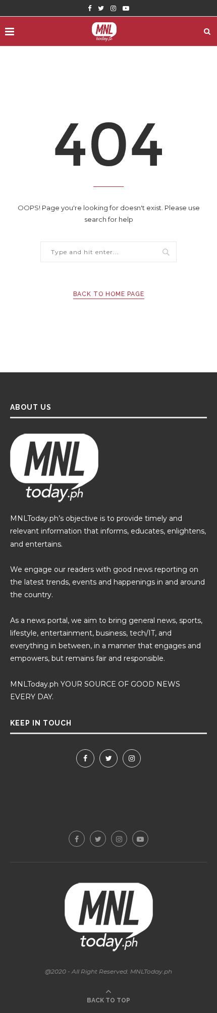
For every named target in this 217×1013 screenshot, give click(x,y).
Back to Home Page (108, 294)
